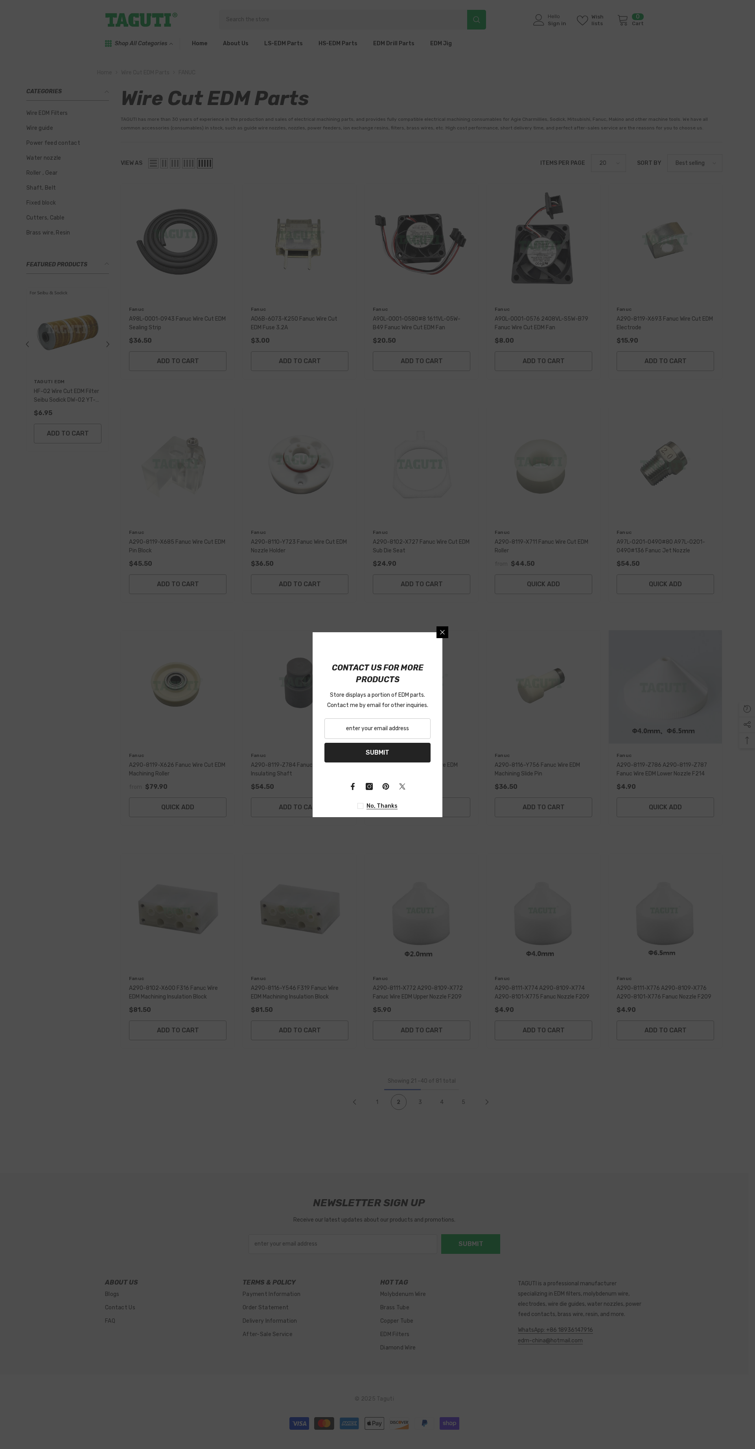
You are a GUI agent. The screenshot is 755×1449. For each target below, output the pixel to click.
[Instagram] (369, 786)
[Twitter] (402, 786)
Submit (377, 752)
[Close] (442, 632)
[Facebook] (352, 786)
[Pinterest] (386, 786)
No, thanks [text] (382, 806)
